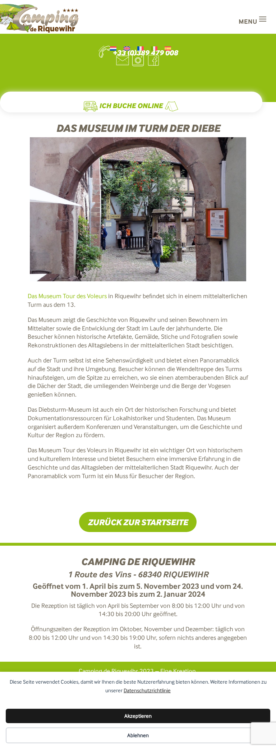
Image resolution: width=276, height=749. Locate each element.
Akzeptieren (138, 716)
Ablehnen (138, 735)
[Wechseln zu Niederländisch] (113, 48)
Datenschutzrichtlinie (147, 690)
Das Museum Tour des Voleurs (67, 296)
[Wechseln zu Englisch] (127, 48)
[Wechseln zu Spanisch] (168, 48)
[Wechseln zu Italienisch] (154, 48)
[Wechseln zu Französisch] (140, 48)
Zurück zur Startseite (138, 522)
